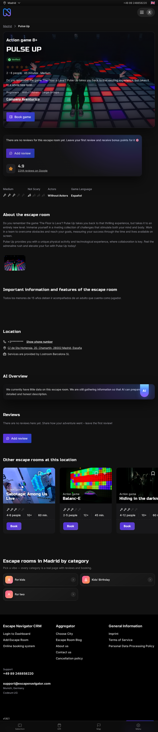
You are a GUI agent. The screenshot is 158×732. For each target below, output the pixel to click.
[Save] (40, 473)
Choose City (64, 634)
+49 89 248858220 (135, 2)
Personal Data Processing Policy (131, 646)
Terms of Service (121, 640)
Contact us (63, 652)
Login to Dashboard (16, 634)
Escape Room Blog (69, 640)
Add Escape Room (15, 640)
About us (62, 646)
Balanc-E (72, 498)
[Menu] (146, 12)
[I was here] (48, 473)
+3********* (15, 341)
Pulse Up (24, 26)
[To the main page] (7, 12)
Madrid (7, 26)
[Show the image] (15, 263)
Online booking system (19, 646)
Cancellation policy (69, 658)
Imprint (113, 634)
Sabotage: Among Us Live (26, 496)
